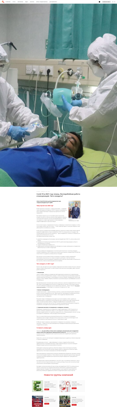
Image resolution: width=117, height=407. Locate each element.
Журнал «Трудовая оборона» (42, 1)
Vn (114, 1)
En (112, 1)
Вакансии (32, 1)
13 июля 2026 (74, 397)
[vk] (99, 2)
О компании (7, 1)
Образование (20, 1)
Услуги (14, 1)
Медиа (26, 1)
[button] (106, 2)
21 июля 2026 (46, 397)
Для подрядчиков (53, 1)
